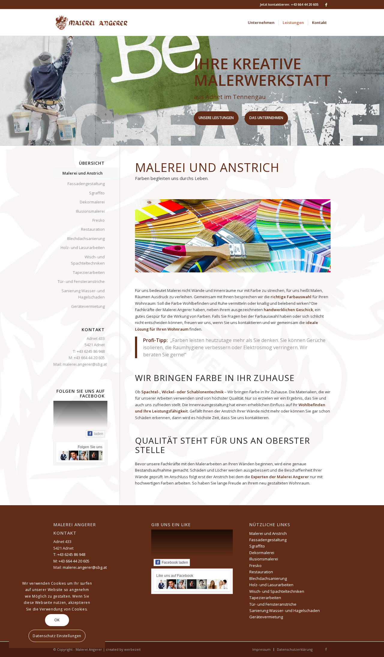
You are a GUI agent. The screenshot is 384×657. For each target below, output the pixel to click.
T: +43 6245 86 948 (89, 351)
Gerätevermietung (88, 306)
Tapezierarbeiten (89, 272)
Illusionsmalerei (90, 211)
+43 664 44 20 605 (304, 4)
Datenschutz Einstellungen (57, 635)
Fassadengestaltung (86, 183)
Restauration (93, 229)
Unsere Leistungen (216, 117)
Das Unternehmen (266, 117)
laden (98, 434)
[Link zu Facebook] (326, 4)
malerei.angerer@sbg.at (85, 364)
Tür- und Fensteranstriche (81, 281)
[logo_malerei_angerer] (92, 22)
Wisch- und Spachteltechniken (88, 260)
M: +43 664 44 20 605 (87, 357)
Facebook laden (175, 562)
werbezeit (132, 649)
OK (57, 619)
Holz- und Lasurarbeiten (83, 247)
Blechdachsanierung (86, 238)
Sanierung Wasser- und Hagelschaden (83, 294)
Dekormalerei (92, 202)
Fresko (98, 220)
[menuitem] (261, 22)
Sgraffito (97, 193)
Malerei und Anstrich (82, 173)
